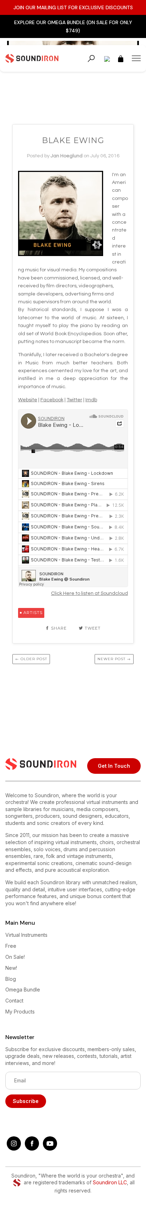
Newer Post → (114, 659)
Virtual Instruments (26, 935)
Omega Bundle (22, 990)
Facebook (51, 399)
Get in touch (114, 766)
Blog (10, 979)
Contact (14, 1001)
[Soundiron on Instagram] (14, 1149)
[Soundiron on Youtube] (50, 1149)
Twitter (74, 399)
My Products (20, 1012)
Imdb (91, 399)
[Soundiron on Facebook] (32, 1149)
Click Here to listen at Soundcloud (89, 593)
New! (11, 968)
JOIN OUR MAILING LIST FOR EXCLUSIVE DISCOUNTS (73, 7)
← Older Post (31, 659)
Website (27, 399)
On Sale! (15, 957)
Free (10, 946)
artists (33, 612)
